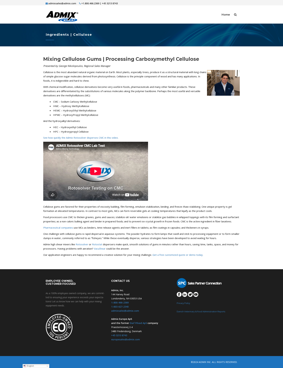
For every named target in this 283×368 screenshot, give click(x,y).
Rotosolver (82, 244)
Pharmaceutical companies (58, 227)
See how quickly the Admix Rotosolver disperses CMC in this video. (80, 137)
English (30, 366)
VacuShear (99, 248)
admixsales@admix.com (62, 3)
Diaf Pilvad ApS (138, 323)
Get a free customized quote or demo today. (177, 254)
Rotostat (97, 244)
